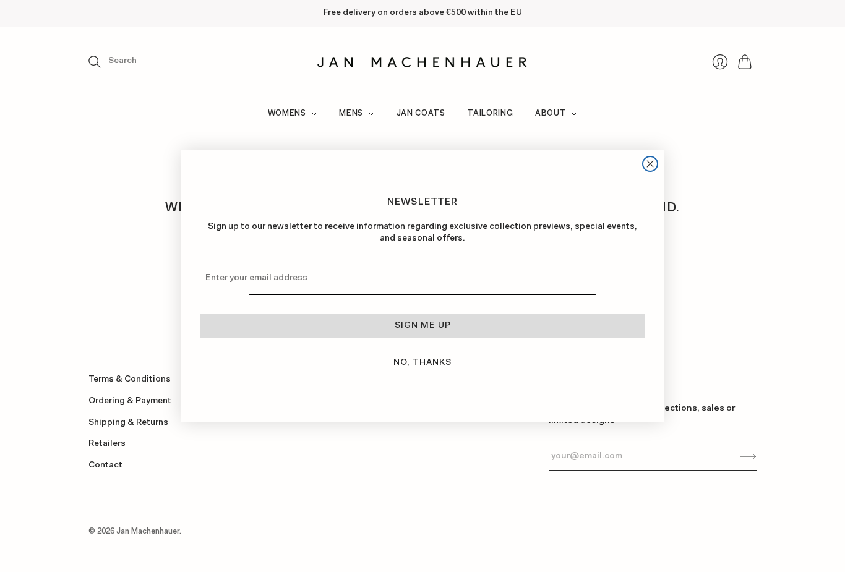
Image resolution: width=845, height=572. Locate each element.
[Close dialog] (650, 163)
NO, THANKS (422, 363)
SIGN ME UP (423, 326)
